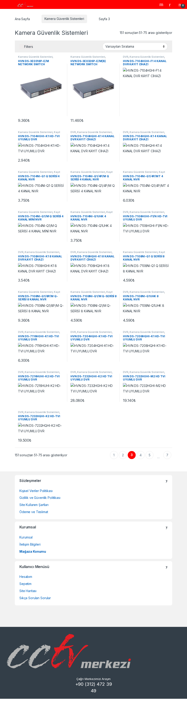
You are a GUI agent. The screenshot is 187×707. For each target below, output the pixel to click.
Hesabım (25, 577)
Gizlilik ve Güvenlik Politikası (39, 498)
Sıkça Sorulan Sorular (35, 598)
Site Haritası (27, 591)
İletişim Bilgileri (29, 544)
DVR (125, 56)
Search (161, 4)
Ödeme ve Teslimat (33, 512)
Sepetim (25, 584)
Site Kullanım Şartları (34, 505)
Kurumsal (26, 537)
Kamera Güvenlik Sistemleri (64, 19)
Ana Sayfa (22, 19)
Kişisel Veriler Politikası (35, 491)
